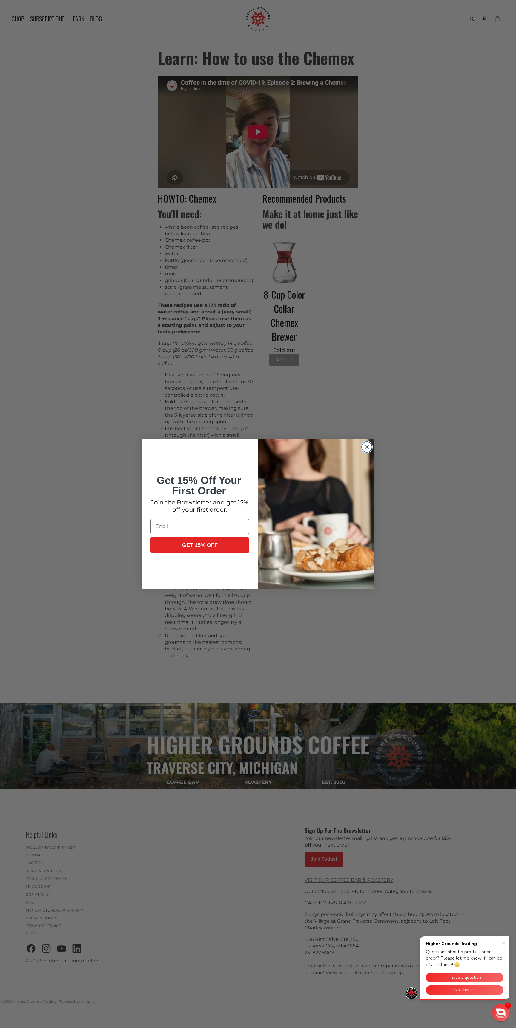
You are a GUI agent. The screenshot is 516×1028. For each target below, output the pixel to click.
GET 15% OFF (200, 545)
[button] (500, 1012)
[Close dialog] (367, 447)
